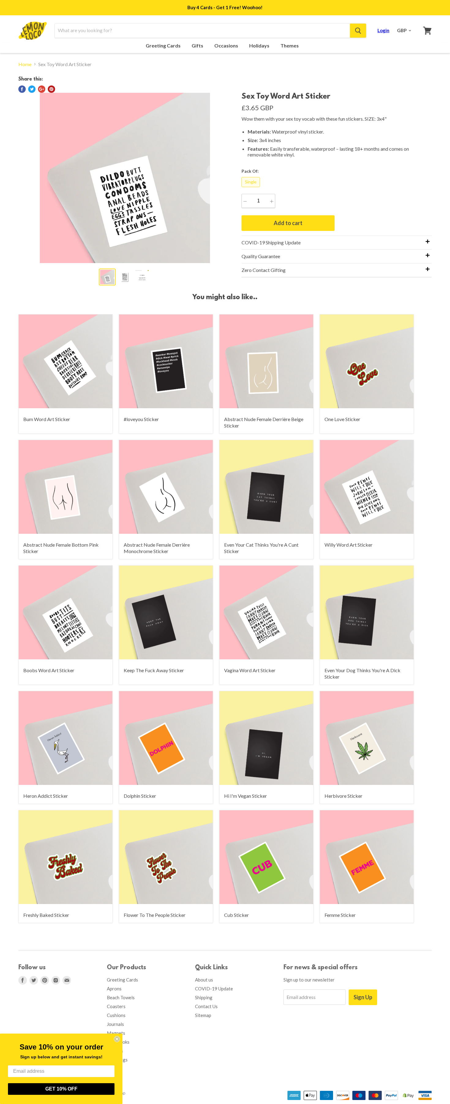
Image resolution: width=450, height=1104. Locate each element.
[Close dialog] (117, 1039)
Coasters (116, 1006)
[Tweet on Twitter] (32, 89)
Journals (115, 1024)
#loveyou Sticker (141, 419)
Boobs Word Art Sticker (48, 670)
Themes (290, 45)
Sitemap (203, 1015)
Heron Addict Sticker (45, 796)
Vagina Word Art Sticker (250, 670)
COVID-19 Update (214, 988)
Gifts (198, 45)
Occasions (226, 45)
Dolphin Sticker (140, 796)
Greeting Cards (164, 45)
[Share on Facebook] (22, 89)
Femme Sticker (340, 915)
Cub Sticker (236, 915)
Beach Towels (121, 997)
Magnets (116, 1033)
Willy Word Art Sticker (348, 545)
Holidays (259, 45)
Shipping (203, 997)
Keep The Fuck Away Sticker (154, 670)
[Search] (358, 31)
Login (383, 30)
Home (25, 64)
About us (204, 979)
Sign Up (363, 997)
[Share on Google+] (41, 89)
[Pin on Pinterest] (51, 89)
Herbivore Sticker (343, 796)
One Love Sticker (342, 419)
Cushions (116, 1015)
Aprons (114, 988)
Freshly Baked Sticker (46, 915)
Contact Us (206, 1006)
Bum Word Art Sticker (46, 419)
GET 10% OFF (61, 1088)
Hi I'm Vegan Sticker (245, 796)
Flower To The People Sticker (155, 915)
